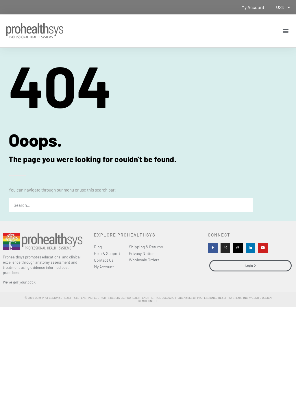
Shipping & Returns (146, 246)
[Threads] (238, 248)
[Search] (245, 205)
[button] (285, 30)
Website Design (260, 297)
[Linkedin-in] (251, 248)
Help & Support (107, 253)
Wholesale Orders (144, 259)
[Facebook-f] (213, 248)
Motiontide (150, 301)
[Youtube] (263, 248)
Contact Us (104, 260)
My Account (252, 7)
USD (280, 7)
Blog (98, 246)
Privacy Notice (141, 253)
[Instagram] (225, 248)
